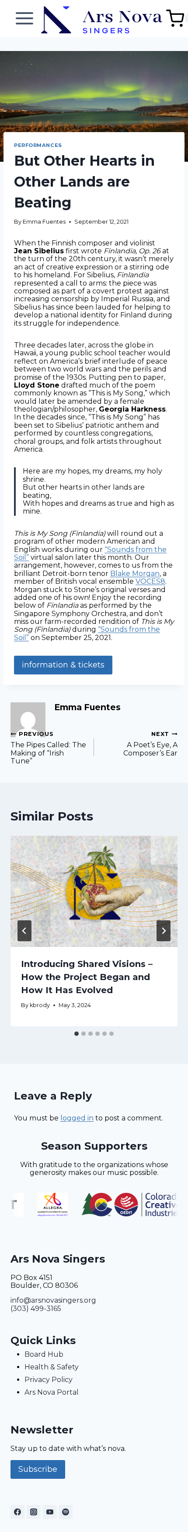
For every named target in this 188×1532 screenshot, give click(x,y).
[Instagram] (34, 1512)
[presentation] (94, 891)
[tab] (76, 1034)
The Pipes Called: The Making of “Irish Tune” (48, 748)
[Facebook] (17, 1512)
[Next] (164, 930)
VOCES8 (150, 581)
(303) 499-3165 (35, 1308)
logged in (77, 1118)
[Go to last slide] (24, 930)
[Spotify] (66, 1512)
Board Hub (43, 1354)
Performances (38, 145)
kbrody (40, 1005)
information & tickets (63, 665)
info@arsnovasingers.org (53, 1300)
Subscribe (37, 1469)
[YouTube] (50, 1512)
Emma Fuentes (44, 221)
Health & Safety (51, 1367)
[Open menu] (24, 18)
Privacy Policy (48, 1379)
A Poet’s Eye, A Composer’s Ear (150, 744)
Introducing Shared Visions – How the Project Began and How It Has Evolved (87, 977)
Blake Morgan (135, 573)
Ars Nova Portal (51, 1392)
